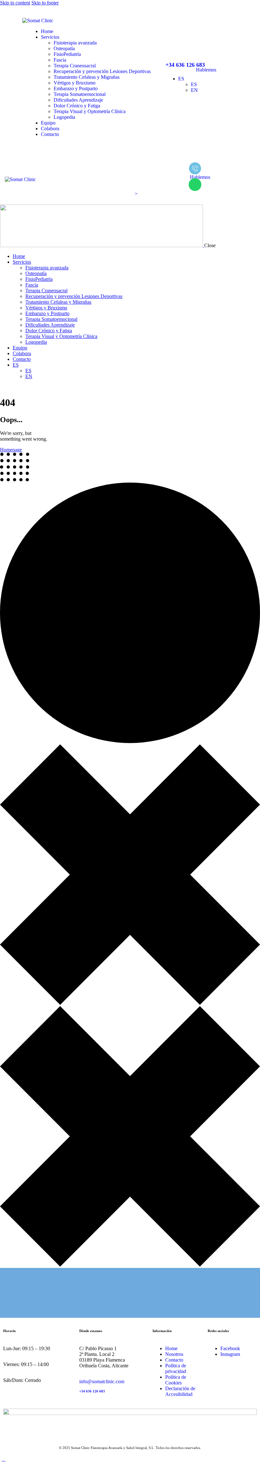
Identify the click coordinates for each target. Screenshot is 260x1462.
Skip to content (15, 2)
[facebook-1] (3, 387)
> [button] (137, 193)
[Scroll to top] (3, 1459)
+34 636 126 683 (92, 1391)
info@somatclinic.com (101, 1381)
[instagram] (10, 387)
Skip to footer (45, 2)
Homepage (11, 449)
